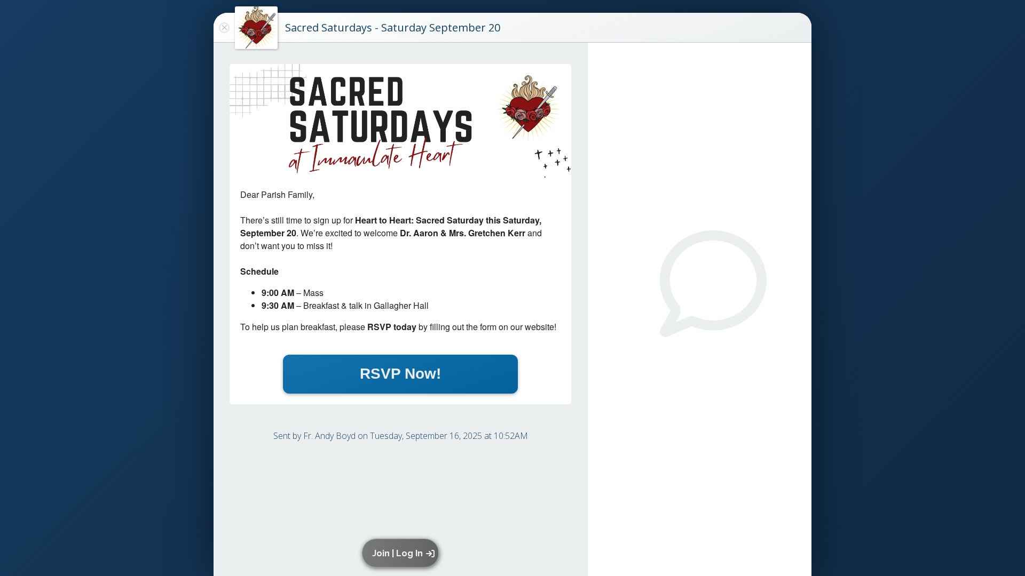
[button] (402, 553)
